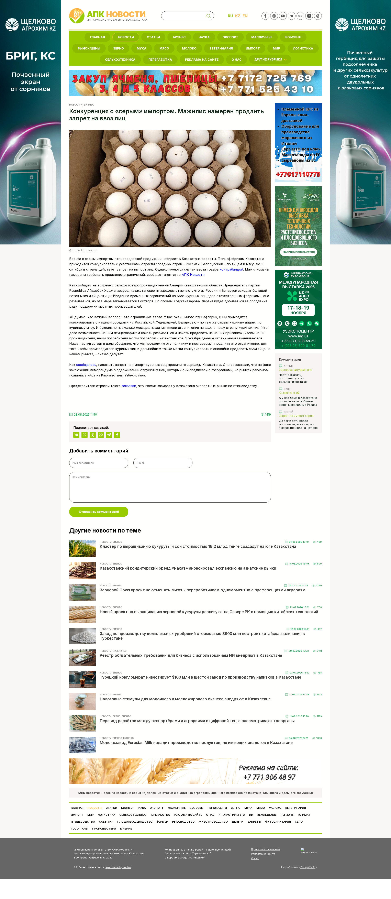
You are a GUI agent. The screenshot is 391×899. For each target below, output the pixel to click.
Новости (126, 37)
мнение (126, 828)
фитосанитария (278, 821)
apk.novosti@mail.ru (118, 867)
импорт (253, 48)
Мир (276, 48)
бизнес (179, 37)
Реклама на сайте (202, 60)
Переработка (160, 60)
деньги (237, 821)
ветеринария (221, 48)
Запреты (254, 821)
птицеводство (83, 821)
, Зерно (116, 716)
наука (204, 37)
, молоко (128, 738)
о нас (237, 60)
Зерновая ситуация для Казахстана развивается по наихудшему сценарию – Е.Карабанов (298, 369)
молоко (189, 48)
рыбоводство (183, 821)
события (106, 821)
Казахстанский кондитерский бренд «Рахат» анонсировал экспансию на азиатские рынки (296, 392)
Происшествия (104, 828)
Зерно (118, 48)
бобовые (293, 37)
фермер (162, 821)
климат (304, 814)
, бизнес (88, 104)
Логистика (303, 48)
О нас (255, 858)
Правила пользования (265, 849)
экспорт (230, 37)
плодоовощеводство (134, 821)
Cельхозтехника (120, 60)
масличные (261, 37)
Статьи (153, 37)
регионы (287, 814)
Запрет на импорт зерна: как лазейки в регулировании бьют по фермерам (296, 415)
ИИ (251, 814)
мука (141, 48)
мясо (164, 48)
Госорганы (79, 828)
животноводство (213, 821)
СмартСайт (307, 867)
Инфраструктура (232, 814)
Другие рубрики (268, 59)
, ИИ (114, 650)
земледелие (267, 814)
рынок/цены (89, 48)
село (299, 821)
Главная (97, 37)
